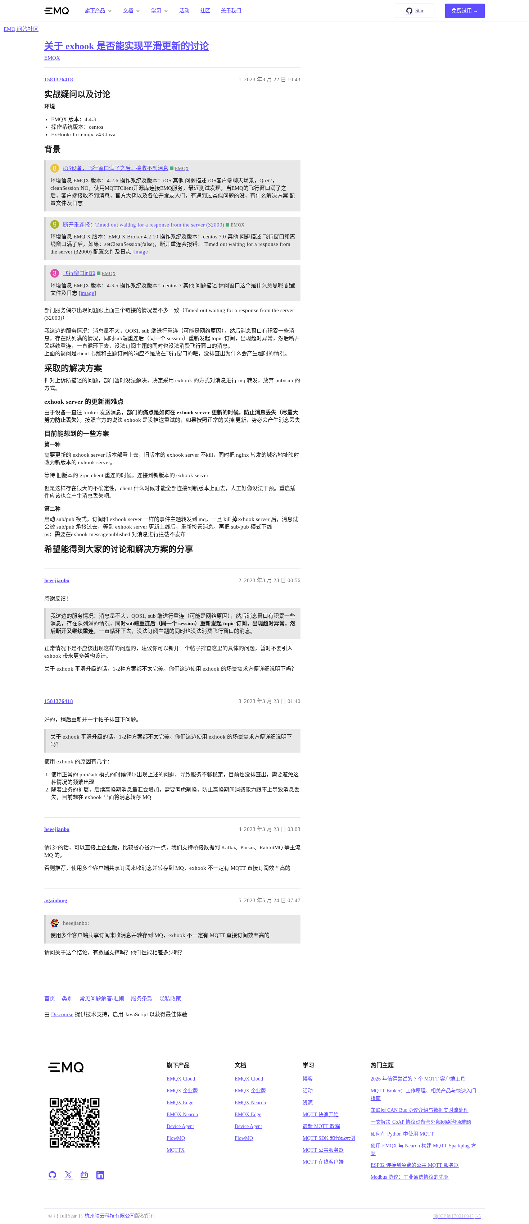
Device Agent (180, 1126)
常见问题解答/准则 (102, 998)
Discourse (62, 1014)
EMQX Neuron (182, 1114)
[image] (141, 252)
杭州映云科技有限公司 (110, 1216)
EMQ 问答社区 (21, 29)
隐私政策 (170, 998)
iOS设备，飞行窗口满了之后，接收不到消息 (115, 168)
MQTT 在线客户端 (323, 1162)
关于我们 (231, 10)
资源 (308, 1102)
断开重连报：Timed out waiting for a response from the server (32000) (143, 225)
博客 (308, 1079)
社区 (205, 10)
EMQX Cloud (181, 1079)
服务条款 (142, 998)
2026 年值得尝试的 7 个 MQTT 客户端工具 (418, 1079)
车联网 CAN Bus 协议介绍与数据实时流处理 (420, 1110)
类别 (67, 998)
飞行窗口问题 (79, 273)
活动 (184, 10)
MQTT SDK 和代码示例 (329, 1138)
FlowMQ (176, 1138)
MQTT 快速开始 (321, 1114)
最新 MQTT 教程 (321, 1126)
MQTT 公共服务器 (323, 1150)
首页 (49, 998)
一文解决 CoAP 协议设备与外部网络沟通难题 (421, 1122)
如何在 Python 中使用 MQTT (402, 1134)
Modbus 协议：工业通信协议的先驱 (410, 1177)
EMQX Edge (180, 1102)
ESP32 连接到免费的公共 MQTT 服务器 (415, 1165)
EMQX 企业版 (182, 1090)
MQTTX (176, 1150)
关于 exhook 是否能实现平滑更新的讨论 (126, 46)
